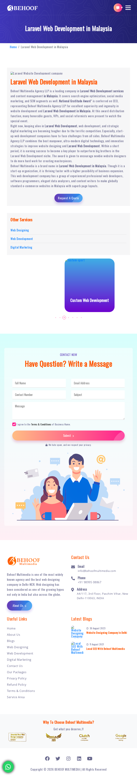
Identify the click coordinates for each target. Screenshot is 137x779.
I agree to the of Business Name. (44, 424)
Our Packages (16, 672)
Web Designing (17, 647)
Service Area (16, 697)
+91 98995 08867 (90, 582)
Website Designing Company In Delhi (106, 632)
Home (13, 46)
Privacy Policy (16, 678)
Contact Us (15, 666)
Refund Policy (16, 685)
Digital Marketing (19, 660)
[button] (128, 7)
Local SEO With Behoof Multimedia (105, 649)
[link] (47, 758)
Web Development (20, 653)
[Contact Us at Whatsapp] (8, 764)
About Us (18, 605)
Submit (67, 435)
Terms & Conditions (41, 424)
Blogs (11, 641)
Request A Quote (68, 198)
